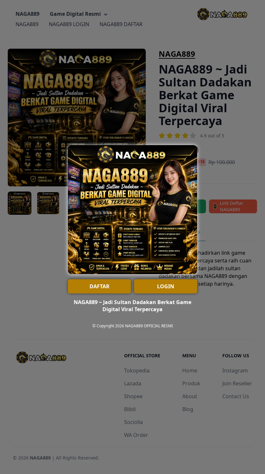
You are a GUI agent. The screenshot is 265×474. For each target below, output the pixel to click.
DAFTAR (100, 286)
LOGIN (165, 286)
